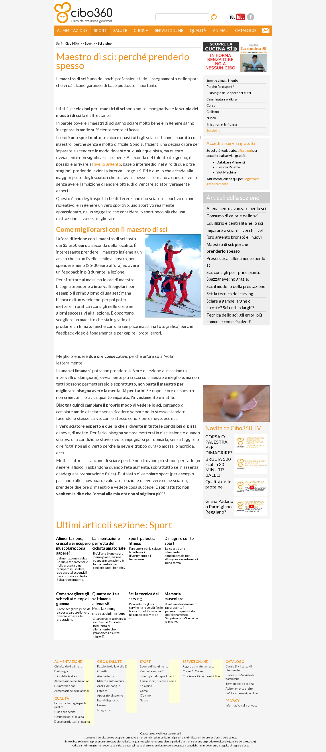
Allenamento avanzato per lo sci (236, 208)
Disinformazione (64, 686)
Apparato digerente (110, 695)
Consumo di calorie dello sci (232, 215)
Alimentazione (72, 30)
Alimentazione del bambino (72, 681)
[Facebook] (250, 16)
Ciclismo (212, 112)
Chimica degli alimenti (68, 666)
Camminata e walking (221, 99)
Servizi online (169, 30)
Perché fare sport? (152, 671)
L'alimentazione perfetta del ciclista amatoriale (109, 543)
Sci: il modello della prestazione (235, 286)
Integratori (104, 710)
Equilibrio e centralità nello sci (234, 223)
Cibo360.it (72, 43)
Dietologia (61, 671)
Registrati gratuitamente (198, 666)
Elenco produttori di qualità (72, 721)
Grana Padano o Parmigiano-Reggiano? (219, 506)
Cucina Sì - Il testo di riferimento (239, 668)
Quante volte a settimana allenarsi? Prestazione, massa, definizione (108, 603)
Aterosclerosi (105, 676)
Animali (220, 30)
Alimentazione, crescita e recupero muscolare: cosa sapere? (73, 545)
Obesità (102, 671)
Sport (100, 30)
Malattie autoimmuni (110, 681)
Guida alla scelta (64, 712)
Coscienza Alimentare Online (201, 676)
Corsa (210, 105)
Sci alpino (105, 43)
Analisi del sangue (108, 686)
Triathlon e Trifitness (222, 124)
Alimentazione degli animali (71, 691)
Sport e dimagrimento (222, 80)
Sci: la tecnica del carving (229, 293)
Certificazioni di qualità (69, 717)
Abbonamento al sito (239, 688)
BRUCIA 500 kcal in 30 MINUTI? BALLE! (218, 467)
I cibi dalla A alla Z (65, 676)
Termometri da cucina (240, 683)
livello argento (107, 164)
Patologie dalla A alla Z (112, 666)
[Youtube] (237, 16)
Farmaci (102, 705)
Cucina (141, 30)
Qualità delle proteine (218, 484)
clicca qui (245, 150)
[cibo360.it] (83, 23)
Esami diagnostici (108, 700)
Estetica (102, 691)
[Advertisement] (236, 356)
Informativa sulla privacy (241, 705)
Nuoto (211, 118)
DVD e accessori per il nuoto (244, 693)
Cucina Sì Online (193, 671)
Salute (120, 30)
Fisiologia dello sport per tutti (228, 93)
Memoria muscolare (174, 596)
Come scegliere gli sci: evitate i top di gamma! (72, 598)
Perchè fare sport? (220, 87)
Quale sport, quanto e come (158, 681)
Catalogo (245, 30)
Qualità (198, 30)
